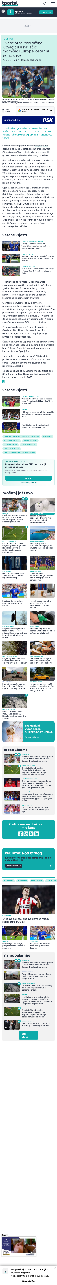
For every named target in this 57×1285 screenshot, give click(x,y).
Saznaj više (28, 1281)
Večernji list (41, 145)
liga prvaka (36, 881)
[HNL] (28, 731)
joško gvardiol (28, 445)
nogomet (47, 437)
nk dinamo (51, 881)
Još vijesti (26, 1035)
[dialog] (28, 1275)
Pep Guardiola (10, 445)
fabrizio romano (11, 449)
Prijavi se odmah (14, 866)
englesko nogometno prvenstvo (19, 453)
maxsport (9, 881)
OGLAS (28, 26)
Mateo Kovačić (30, 441)
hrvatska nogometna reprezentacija (21, 437)
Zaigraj (28, 478)
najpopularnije (17, 955)
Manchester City (11, 441)
